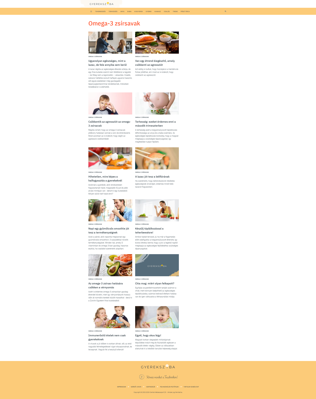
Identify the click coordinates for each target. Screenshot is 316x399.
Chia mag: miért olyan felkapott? (154, 283)
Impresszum (121, 387)
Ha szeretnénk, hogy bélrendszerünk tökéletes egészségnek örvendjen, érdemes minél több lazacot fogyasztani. (155, 184)
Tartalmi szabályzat (191, 387)
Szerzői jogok (136, 387)
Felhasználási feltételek (169, 387)
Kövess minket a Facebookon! (162, 377)
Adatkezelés (150, 387)
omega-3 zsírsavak (95, 56)
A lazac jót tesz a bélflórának (152, 176)
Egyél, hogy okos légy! (148, 335)
